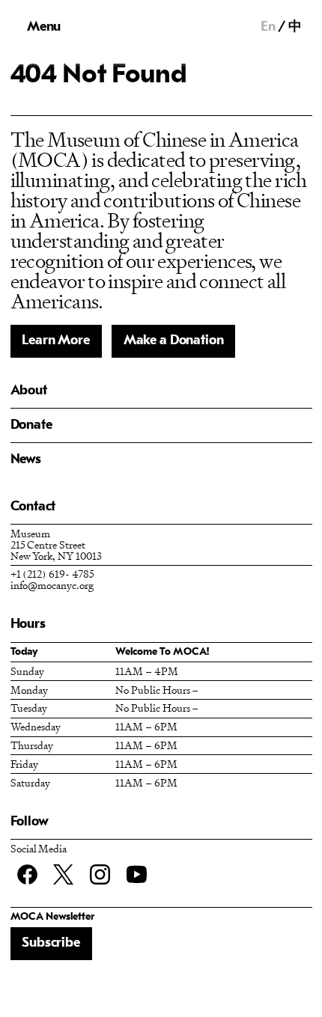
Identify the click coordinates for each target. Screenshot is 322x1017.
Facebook (27, 874)
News (25, 460)
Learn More (55, 341)
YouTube (137, 874)
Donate (31, 425)
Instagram (100, 874)
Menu (44, 27)
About (28, 391)
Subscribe (50, 943)
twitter (63, 874)
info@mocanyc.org (52, 585)
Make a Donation (174, 341)
